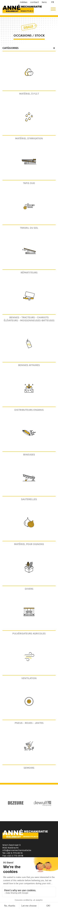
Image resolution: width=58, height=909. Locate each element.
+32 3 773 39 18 (15, 855)
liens (44, 2)
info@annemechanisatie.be (16, 850)
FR (52, 2)
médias (23, 2)
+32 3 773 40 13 (14, 853)
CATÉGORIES (10, 48)
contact (34, 2)
